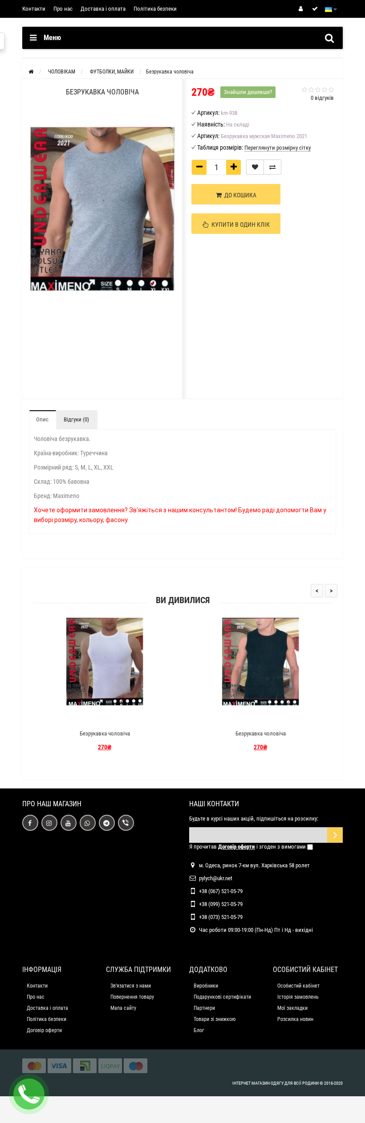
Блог (199, 1030)
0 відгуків (322, 97)
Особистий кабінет (298, 986)
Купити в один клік (239, 224)
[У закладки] (255, 167)
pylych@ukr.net (215, 878)
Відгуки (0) (76, 419)
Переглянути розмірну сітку (277, 147)
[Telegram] (107, 823)
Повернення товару (132, 997)
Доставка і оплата (103, 8)
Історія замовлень (298, 997)
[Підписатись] (335, 835)
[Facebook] (30, 823)
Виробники (206, 986)
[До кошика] (84, 718)
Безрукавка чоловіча (105, 733)
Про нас (63, 8)
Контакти (33, 8)
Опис (42, 419)
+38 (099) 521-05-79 (221, 904)
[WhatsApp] (88, 823)
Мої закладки (292, 1008)
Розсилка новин (295, 1019)
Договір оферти (44, 1030)
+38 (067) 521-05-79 (221, 891)
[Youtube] (69, 823)
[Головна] (31, 71)
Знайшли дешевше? (248, 92)
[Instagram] (49, 823)
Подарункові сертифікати (222, 997)
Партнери (204, 1008)
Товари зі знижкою (214, 1019)
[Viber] (126, 823)
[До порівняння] (272, 167)
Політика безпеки (155, 8)
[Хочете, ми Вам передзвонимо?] (29, 1094)
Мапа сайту (123, 1008)
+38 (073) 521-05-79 (221, 917)
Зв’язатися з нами (130, 986)
